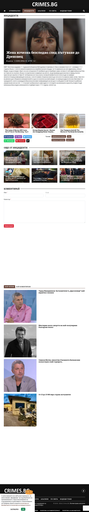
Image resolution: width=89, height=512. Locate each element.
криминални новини (58, 136)
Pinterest (22, 141)
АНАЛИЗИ (41, 11)
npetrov (10, 61)
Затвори (14, 509)
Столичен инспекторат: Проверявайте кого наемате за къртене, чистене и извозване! (43, 159)
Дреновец (70, 140)
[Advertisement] (23, 100)
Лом (69, 136)
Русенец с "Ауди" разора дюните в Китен (43, 179)
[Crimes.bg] (17, 491)
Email (47, 192)
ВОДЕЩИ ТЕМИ (66, 11)
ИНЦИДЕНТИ (29, 11)
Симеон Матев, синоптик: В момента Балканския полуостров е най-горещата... (59, 361)
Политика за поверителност (50, 510)
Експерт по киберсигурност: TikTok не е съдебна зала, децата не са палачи (72, 177)
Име (5, 192)
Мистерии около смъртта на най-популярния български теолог (58, 326)
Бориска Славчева (58, 140)
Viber (19, 137)
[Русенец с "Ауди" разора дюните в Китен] (44, 175)
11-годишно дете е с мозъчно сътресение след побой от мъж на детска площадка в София (16, 159)
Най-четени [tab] (9, 286)
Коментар (7, 199)
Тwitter (28, 137)
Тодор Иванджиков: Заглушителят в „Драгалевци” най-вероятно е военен (62, 292)
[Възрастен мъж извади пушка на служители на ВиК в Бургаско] (17, 175)
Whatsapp (10, 141)
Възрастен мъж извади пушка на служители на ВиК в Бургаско (15, 178)
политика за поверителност (21, 505)
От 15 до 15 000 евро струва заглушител (55, 395)
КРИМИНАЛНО (14, 11)
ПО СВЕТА (52, 11)
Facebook (9, 137)
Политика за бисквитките (71, 510)
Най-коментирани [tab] (23, 286)
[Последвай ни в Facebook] (83, 4)
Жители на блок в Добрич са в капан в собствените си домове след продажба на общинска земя (71, 159)
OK (23, 509)
